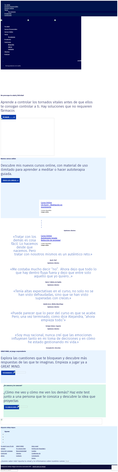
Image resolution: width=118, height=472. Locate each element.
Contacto (11, 49)
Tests (6, 10)
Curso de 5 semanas (7, 451)
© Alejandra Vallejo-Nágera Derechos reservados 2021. (23, 466)
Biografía (11, 45)
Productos (7, 13)
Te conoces (12, 12)
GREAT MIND (20, 446)
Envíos (34, 458)
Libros (10, 47)
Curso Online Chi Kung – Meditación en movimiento (51, 205)
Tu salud (7, 5)
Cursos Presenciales (11, 6)
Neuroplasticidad (21, 451)
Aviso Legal (35, 446)
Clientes (18, 453)
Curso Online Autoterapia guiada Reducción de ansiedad (50, 238)
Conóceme (8, 15)
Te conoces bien (21, 448)
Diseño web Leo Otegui (39, 466)
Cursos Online (9, 8)
